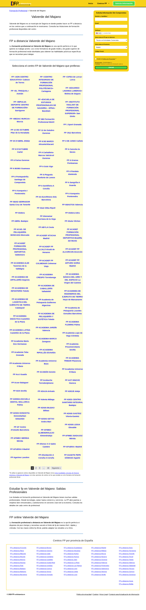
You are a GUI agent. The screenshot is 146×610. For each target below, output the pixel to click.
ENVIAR (111, 67)
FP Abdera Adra (72, 213)
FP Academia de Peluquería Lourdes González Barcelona (72, 311)
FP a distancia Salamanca (100, 568)
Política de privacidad (84, 594)
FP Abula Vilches (72, 221)
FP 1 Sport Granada (72, 124)
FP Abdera (20, 213)
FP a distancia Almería (17, 559)
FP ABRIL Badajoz (20, 221)
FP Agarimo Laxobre (20, 457)
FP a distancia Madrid (98, 548)
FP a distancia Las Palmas (73, 565)
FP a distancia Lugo (70, 574)
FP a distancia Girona (44, 571)
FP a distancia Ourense (99, 559)
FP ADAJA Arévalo (46, 391)
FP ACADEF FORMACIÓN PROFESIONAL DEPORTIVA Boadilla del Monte (72, 235)
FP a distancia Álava (17, 551)
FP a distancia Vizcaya (126, 568)
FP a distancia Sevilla (98, 574)
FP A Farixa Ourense (20, 160)
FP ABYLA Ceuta (46, 227)
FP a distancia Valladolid (127, 565)
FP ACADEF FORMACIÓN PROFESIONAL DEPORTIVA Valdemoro (20, 249)
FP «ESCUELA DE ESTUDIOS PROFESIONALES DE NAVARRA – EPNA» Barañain (46, 105)
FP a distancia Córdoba (44, 565)
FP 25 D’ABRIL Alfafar (20, 141)
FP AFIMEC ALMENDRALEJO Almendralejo (46, 433)
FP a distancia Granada (45, 574)
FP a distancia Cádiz (43, 554)
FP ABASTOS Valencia (72, 205)
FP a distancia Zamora (126, 571)
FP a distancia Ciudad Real (46, 562)
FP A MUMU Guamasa (20, 168)
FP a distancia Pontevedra (100, 565)
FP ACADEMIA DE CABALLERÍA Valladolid (46, 288)
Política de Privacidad (108, 59)
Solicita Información (124, 3)
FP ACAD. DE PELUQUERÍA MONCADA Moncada (19, 232)
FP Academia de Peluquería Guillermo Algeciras (46, 302)
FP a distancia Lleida (71, 571)
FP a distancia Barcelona (18, 574)
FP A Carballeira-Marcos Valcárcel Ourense (46, 155)
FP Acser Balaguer (19, 383)
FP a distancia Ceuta (126, 581)
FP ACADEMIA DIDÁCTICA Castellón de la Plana (20, 319)
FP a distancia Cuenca (44, 568)
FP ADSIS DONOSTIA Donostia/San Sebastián (20, 416)
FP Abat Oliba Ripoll (46, 208)
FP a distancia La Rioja (71, 562)
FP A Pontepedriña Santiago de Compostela (19, 180)
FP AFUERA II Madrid (19, 449)
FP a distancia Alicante (17, 557)
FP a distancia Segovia (99, 571)
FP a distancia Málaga (98, 551)
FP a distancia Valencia (127, 562)
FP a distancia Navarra (99, 557)
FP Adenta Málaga (46, 399)
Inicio (90, 3)
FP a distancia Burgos (44, 548)
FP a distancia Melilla (126, 584)
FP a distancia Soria (126, 548)
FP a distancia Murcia (98, 554)
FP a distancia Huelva (71, 554)
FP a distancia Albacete (18, 554)
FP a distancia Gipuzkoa (72, 551)
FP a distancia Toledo (126, 559)
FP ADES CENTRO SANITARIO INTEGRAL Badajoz (72, 402)
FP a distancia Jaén (70, 559)
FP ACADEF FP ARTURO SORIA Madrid (72, 263)
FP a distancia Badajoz (18, 568)
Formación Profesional (18, 11)
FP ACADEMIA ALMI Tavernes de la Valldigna (20, 266)
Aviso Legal (104, 594)
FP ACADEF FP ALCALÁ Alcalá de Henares (46, 249)
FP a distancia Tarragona (127, 551)
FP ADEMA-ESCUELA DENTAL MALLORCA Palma (20, 402)
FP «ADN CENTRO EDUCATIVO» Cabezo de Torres (20, 80)
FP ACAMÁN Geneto (46, 372)
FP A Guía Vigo (46, 166)
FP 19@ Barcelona (72, 133)
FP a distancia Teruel (126, 557)
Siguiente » (56, 468)
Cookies (95, 594)
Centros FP (102, 3)
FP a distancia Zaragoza (127, 574)
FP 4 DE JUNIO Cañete (72, 141)
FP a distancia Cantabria (45, 557)
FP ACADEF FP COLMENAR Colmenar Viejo (46, 263)
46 (48, 468)
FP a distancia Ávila (16, 565)
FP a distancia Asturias (17, 562)
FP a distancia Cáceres (44, 551)
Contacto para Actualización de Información (124, 594)
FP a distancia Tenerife (126, 554)
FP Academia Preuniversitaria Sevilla (72, 347)
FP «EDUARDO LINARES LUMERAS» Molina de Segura (72, 91)
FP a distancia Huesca (71, 557)
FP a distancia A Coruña (18, 548)
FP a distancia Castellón (45, 559)
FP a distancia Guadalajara (73, 548)
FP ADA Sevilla (20, 391)
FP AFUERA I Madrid (72, 447)
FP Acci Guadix (20, 374)
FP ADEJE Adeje (72, 391)
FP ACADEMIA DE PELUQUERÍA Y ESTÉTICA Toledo (46, 316)
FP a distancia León (70, 568)
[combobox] (99, 33)
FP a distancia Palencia (99, 562)
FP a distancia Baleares (18, 571)
